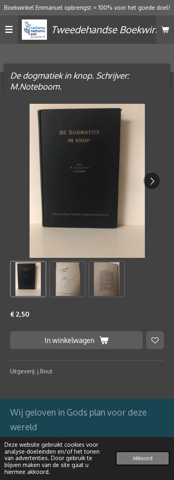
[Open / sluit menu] (9, 29)
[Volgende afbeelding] (152, 181)
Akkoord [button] (143, 458)
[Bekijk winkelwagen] (165, 29)
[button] (28, 279)
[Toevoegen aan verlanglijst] (155, 340)
